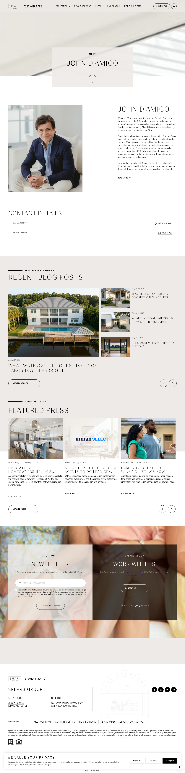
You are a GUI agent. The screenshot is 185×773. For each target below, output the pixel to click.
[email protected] (133, 572)
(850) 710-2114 (142, 606)
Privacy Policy (27, 596)
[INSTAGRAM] (161, 689)
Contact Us (161, 6)
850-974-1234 (165, 233)
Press (98, 6)
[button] (134, 588)
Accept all (170, 761)
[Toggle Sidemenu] (174, 6)
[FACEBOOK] (154, 689)
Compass (82, 731)
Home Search (113, 6)
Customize (153, 761)
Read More (13, 496)
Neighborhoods (82, 6)
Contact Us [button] (136, 722)
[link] (35, 458)
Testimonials (108, 722)
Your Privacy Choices (92, 770)
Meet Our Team (132, 6)
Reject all (136, 761)
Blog (122, 722)
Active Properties (65, 722)
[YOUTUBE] (167, 689)
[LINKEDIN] (174, 689)
